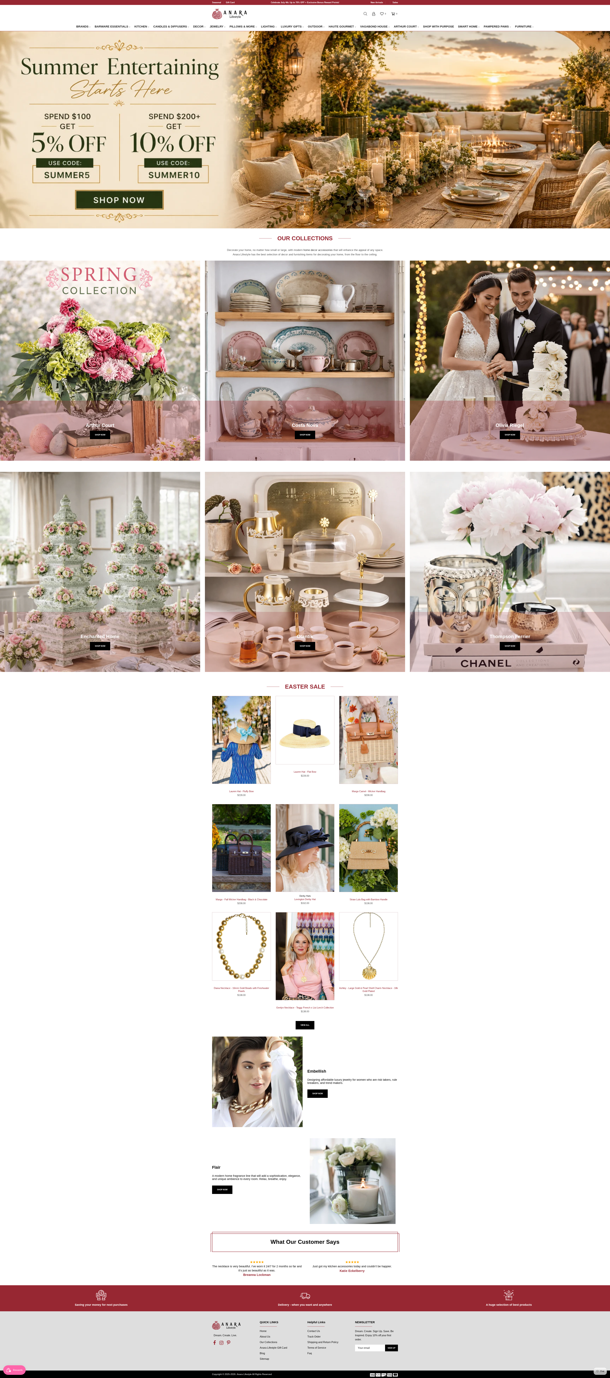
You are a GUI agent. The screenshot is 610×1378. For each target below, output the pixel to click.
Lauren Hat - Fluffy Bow (241, 791)
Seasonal (216, 2)
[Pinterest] (228, 1343)
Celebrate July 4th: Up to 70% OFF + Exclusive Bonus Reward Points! (305, 2)
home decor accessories (318, 250)
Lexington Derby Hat (305, 899)
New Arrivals (377, 2)
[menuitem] (83, 26)
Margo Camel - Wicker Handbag (368, 791)
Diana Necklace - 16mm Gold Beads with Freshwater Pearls (241, 990)
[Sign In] (373, 13)
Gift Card (230, 2)
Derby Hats (305, 896)
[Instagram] (221, 1343)
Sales (395, 2)
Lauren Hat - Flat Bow (305, 771)
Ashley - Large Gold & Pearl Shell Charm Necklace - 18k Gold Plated (368, 990)
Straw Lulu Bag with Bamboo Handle (368, 899)
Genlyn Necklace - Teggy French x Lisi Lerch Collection (305, 1007)
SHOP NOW (317, 1093)
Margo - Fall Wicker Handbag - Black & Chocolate (241, 899)
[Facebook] (214, 1343)
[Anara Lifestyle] (229, 13)
